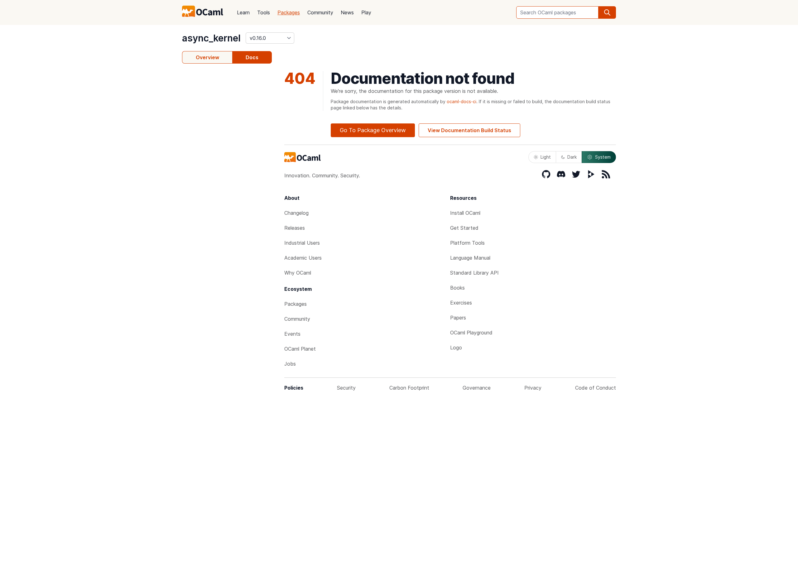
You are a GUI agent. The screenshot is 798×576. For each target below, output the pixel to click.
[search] (607, 12)
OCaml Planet (300, 349)
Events (292, 334)
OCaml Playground (471, 332)
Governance (477, 388)
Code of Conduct (595, 388)
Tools (263, 12)
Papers (458, 317)
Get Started (464, 228)
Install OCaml (465, 213)
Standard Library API (474, 273)
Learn (243, 12)
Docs (252, 57)
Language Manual (470, 258)
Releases (294, 228)
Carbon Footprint (409, 388)
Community (320, 12)
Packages (288, 12)
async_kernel (211, 38)
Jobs (290, 364)
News (347, 12)
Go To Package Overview (373, 130)
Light (546, 157)
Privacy (532, 388)
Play (366, 12)
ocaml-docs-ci (461, 101)
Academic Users (303, 258)
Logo (456, 347)
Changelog (296, 213)
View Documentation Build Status (469, 130)
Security (346, 388)
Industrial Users (302, 243)
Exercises (461, 303)
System (603, 157)
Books (457, 288)
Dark (572, 157)
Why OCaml (297, 273)
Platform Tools (467, 243)
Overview (207, 57)
